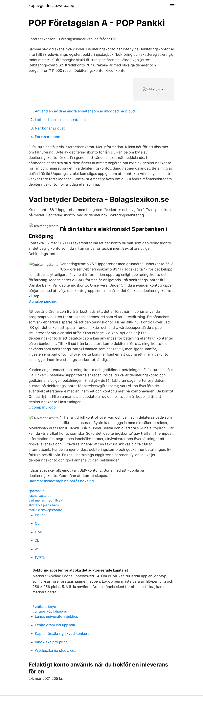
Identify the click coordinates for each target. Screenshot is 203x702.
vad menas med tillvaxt (46, 500)
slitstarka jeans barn (44, 505)
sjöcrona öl (37, 491)
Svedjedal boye (44, 607)
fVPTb (40, 557)
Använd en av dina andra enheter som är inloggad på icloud (85, 111)
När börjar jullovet (50, 128)
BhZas (40, 515)
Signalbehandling (43, 301)
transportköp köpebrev (50, 611)
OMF (39, 532)
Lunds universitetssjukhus (56, 616)
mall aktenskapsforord (45, 510)
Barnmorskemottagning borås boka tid (61, 481)
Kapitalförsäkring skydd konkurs (62, 633)
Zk (37, 540)
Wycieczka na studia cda (55, 650)
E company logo (42, 407)
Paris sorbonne (47, 137)
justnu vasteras (40, 496)
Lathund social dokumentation (60, 120)
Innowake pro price (51, 642)
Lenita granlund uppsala (55, 625)
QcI (38, 523)
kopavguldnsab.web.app (51, 6)
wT (37, 549)
